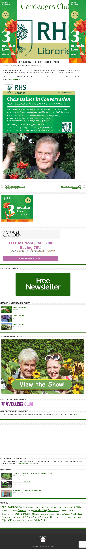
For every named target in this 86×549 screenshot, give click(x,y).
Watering (25, 520)
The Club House (58, 517)
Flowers (22, 510)
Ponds (19, 517)
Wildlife (37, 520)
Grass (72, 510)
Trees (79, 517)
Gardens (53, 510)
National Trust (69, 514)
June (53, 514)
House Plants (39, 514)
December (66, 507)
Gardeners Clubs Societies (24, 463)
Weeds (31, 520)
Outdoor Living (9, 517)
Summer (44, 517)
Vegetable (6, 520)
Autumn (31, 507)
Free (28, 511)
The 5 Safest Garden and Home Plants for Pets (71, 187)
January (46, 514)
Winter (44, 520)
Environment (6, 511)
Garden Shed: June (18, 324)
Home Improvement (23, 514)
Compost (59, 507)
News (78, 513)
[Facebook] (42, 544)
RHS (24, 517)
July (51, 514)
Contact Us (76, 414)
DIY (79, 506)
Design (73, 507)
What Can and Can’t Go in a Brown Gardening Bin (27, 490)
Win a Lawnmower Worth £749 (22, 482)
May (62, 514)
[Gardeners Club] (43, 6)
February (14, 511)
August (25, 507)
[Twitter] (44, 544)
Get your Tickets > (15, 79)
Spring (36, 517)
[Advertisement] (17, 439)
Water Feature (17, 520)
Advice (5, 506)
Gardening (40, 510)
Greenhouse (7, 514)
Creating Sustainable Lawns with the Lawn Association (15, 187)
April (21, 507)
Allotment (14, 507)
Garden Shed (64, 511)
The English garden (72, 517)
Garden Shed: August (19, 307)
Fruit (31, 511)
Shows (30, 517)
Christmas (53, 507)
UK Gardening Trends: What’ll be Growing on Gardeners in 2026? (32, 473)
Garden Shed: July (18, 315)
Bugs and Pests (42, 507)
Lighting (58, 514)
